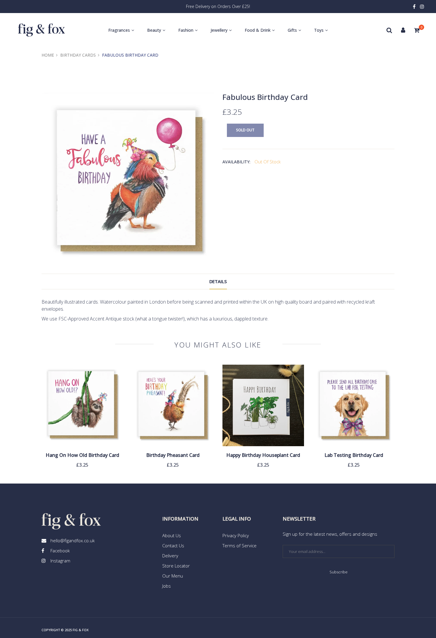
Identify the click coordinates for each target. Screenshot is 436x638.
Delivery (170, 556)
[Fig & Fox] (41, 30)
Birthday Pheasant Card (173, 455)
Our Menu (172, 576)
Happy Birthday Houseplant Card (263, 455)
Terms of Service (239, 545)
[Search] (389, 30)
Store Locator (176, 566)
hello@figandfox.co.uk (72, 540)
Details (218, 281)
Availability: (236, 162)
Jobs (166, 586)
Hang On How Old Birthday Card (82, 455)
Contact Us (173, 545)
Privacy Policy (235, 535)
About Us (171, 535)
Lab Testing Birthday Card (353, 455)
